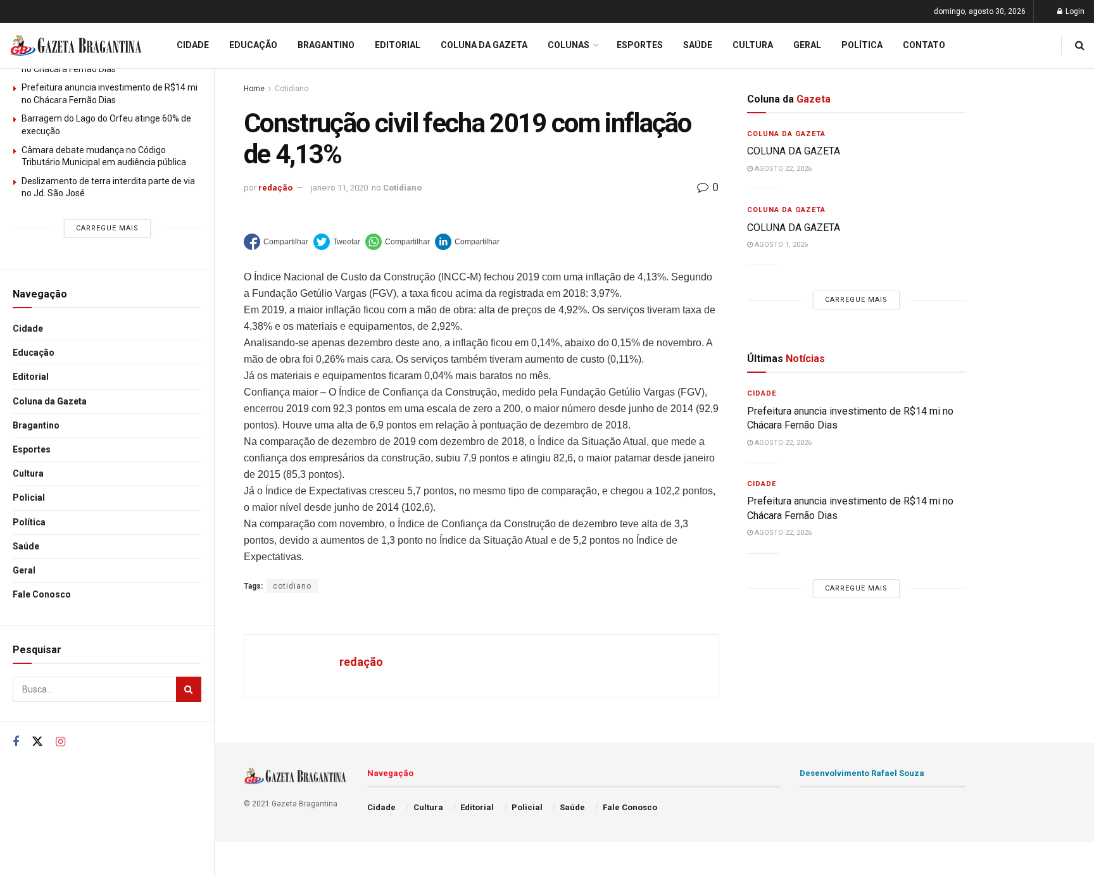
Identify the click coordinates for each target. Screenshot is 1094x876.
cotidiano (292, 586)
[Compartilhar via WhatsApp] (397, 242)
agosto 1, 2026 (780, 245)
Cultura (28, 473)
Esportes (32, 449)
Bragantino (36, 425)
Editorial (31, 377)
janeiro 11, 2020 (339, 187)
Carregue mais (107, 228)
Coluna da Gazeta (50, 401)
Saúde (26, 546)
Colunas (568, 45)
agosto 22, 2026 (782, 169)
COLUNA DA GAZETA (793, 151)
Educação (33, 352)
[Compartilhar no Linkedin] (467, 242)
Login (1074, 11)
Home (254, 88)
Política (29, 522)
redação (275, 187)
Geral (24, 570)
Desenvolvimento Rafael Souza (862, 773)
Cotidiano (291, 88)
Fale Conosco (42, 594)
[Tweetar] (336, 242)
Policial (29, 497)
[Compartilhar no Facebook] (276, 242)
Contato (924, 45)
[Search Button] (188, 689)
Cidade (28, 328)
